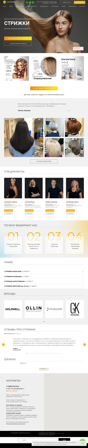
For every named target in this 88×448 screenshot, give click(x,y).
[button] (79, 2)
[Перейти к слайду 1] (26, 353)
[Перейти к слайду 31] (59, 353)
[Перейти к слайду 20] (47, 353)
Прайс (11, 6)
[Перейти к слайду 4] (29, 353)
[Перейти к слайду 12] (38, 353)
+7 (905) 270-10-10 (12, 386)
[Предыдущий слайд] (3, 344)
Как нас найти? (11, 391)
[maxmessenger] (33, 2)
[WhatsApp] (27, 2)
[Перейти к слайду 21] (48, 353)
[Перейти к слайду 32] (60, 353)
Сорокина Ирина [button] (10, 202)
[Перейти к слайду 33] (61, 353)
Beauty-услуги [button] (20, 6)
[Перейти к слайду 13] (39, 353)
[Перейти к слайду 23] (50, 353)
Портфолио (55, 6)
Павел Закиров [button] (51, 202)
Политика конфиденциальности (15, 423)
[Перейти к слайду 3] (28, 353)
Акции (63, 6)
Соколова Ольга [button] (72, 202)
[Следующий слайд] (84, 344)
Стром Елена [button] (30, 202)
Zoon (26, 363)
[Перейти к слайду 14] (40, 353)
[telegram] (30, 2)
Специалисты (44, 6)
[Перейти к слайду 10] (36, 353)
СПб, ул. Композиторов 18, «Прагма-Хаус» (46, 1)
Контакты (82, 6)
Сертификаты (72, 6)
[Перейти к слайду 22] (49, 353)
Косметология (32, 6)
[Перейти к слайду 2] (27, 353)
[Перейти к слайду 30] (58, 353)
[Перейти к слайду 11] (37, 353)
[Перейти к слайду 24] (51, 353)
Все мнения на (9, 333)
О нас (4, 6)
